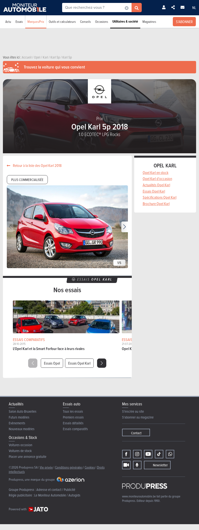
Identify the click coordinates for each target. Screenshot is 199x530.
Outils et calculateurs (62, 21)
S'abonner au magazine (138, 417)
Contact (136, 433)
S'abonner (184, 21)
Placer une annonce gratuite (27, 456)
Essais (19, 21)
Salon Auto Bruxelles (22, 411)
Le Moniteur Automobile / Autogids (57, 495)
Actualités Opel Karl (156, 185)
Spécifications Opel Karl (159, 197)
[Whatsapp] (170, 454)
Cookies (90, 467)
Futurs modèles (19, 417)
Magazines (149, 21)
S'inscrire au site (133, 411)
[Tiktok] (159, 454)
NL (194, 7)
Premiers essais (73, 417)
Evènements (17, 423)
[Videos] (126, 465)
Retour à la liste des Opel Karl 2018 (37, 165)
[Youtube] (148, 454)
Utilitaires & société (125, 21)
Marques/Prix (35, 21)
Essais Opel (52, 363)
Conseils (85, 21)
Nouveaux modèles (21, 428)
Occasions (101, 21)
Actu (8, 21)
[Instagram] (137, 454)
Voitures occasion (20, 444)
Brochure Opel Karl (156, 203)
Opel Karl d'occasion (157, 178)
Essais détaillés (73, 423)
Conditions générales (69, 467)
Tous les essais (73, 411)
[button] (124, 227)
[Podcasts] (137, 465)
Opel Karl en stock (155, 172)
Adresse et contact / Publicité (55, 489)
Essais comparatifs (75, 428)
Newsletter (160, 465)
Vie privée (46, 467)
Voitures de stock (20, 450)
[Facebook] (126, 454)
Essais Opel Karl (79, 363)
